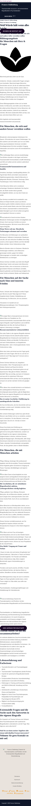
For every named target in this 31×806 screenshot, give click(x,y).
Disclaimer (17, 776)
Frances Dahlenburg (10, 5)
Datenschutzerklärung (17, 783)
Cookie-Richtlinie (17, 786)
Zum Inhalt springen (6, 1)
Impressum (17, 779)
